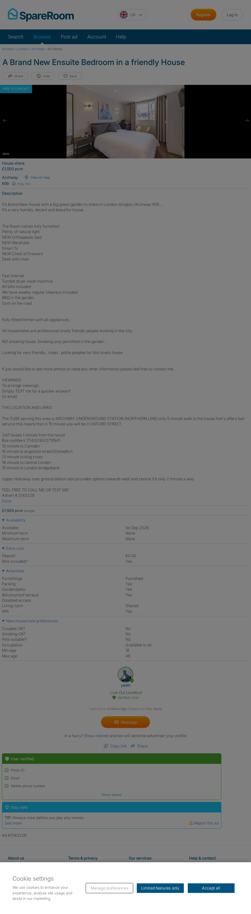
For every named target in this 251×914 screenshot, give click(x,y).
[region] (125, 888)
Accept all (211, 888)
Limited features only (160, 888)
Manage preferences (109, 888)
